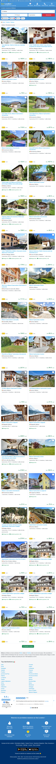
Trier (23, 18)
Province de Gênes (33, 674)
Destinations (5, 18)
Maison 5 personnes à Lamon (36, 319)
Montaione (31, 685)
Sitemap (25, 745)
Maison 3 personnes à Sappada (10, 422)
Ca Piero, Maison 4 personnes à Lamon (11, 388)
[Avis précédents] (14, 701)
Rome (2, 683)
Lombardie (31, 668)
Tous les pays (19, 745)
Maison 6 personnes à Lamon (9, 79)
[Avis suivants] (54, 701)
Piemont (31, 670)
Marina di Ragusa (33, 692)
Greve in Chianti (32, 690)
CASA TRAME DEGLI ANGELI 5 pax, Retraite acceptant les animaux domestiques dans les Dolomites (40, 46)
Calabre (30, 672)
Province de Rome (33, 675)
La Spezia (3, 677)
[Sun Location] (6, 3)
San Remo (3, 690)
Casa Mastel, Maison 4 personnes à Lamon (40, 388)
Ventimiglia (31, 688)
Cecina (2, 688)
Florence (3, 692)
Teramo (3, 679)
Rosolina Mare (32, 681)
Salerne (3, 675)
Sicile (2, 666)
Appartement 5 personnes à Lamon (38, 525)
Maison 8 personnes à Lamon (36, 79)
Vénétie (29, 653)
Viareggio (31, 686)
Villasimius (3, 686)
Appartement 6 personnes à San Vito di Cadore (13, 559)
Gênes (30, 683)
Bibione (30, 679)
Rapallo (3, 685)
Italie (21, 653)
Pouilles (3, 672)
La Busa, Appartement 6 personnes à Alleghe (40, 593)
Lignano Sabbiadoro (6, 681)
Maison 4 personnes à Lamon (36, 182)
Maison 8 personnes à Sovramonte (10, 148)
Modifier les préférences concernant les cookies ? (28, 758)
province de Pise (5, 674)
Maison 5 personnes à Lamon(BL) (10, 319)
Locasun (30, 745)
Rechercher (48, 15)
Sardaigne (3, 668)
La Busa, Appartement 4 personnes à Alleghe (40, 559)
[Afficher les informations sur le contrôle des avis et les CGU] (11, 704)
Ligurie (30, 666)
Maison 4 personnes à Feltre (36, 285)
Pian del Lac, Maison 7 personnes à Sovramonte (14, 354)
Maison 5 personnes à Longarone (37, 490)
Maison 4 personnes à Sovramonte (38, 216)
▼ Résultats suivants (28, 646)
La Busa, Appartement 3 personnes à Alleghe (40, 628)
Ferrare (30, 677)
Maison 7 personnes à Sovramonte (10, 490)
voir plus (47, 701)
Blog (46, 743)
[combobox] (28, 11)
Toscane (31, 664)
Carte (18, 18)
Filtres (12, 18)
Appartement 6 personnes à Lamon (11, 628)
